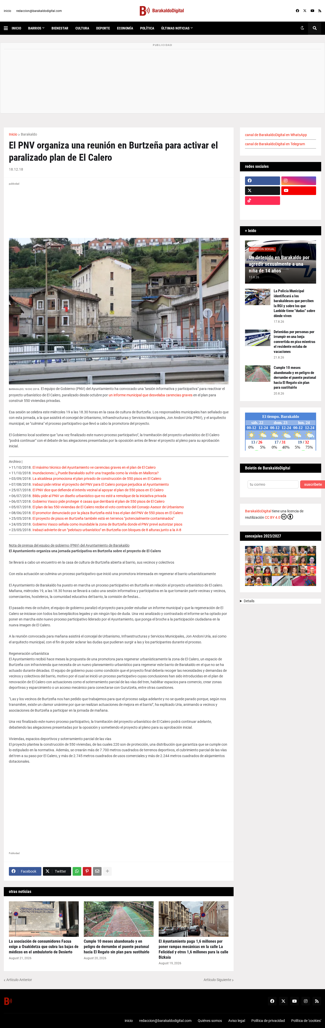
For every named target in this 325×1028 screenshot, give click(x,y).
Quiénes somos (210, 1021)
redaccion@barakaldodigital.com (39, 11)
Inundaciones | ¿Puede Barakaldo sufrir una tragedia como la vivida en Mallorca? (95, 473)
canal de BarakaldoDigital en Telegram (275, 144)
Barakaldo (29, 134)
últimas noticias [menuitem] (175, 28)
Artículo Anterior (19, 980)
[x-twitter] (304, 10)
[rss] (319, 10)
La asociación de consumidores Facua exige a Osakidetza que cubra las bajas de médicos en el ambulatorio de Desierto (43, 946)
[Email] (97, 871)
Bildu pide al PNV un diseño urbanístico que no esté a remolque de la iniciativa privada (99, 496)
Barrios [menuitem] (34, 28)
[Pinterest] (87, 871)
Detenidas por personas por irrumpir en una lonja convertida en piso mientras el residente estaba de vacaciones (294, 342)
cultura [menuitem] (82, 28)
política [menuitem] (147, 28)
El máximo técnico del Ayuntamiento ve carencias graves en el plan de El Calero (94, 467)
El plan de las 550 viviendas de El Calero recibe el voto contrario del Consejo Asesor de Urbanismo (108, 507)
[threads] (298, 210)
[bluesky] (298, 200)
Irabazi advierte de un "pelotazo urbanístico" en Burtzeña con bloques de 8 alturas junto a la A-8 (106, 530)
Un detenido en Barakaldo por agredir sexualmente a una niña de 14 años (279, 264)
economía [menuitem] (125, 28)
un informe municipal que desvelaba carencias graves (150, 395)
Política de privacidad (268, 1021)
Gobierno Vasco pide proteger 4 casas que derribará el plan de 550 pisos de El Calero (98, 501)
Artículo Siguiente (217, 980)
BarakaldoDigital (258, 511)
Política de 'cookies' (306, 1021)
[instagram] (298, 180)
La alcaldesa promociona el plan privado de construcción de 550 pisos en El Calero (96, 479)
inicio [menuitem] (16, 28)
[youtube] (312, 10)
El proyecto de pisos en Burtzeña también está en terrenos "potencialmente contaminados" (103, 518)
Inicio (13, 134)
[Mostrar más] (107, 871)
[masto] (262, 210)
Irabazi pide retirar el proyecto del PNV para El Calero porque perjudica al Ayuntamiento (100, 484)
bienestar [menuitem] (60, 28)
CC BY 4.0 (272, 517)
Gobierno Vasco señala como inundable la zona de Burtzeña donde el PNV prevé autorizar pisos (107, 524)
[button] (8, 28)
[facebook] (297, 10)
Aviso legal (236, 1021)
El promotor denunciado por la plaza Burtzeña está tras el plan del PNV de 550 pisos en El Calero (107, 513)
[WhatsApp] (77, 871)
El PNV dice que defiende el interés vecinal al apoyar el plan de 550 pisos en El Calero (98, 490)
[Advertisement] (119, 811)
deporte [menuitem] (103, 28)
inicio (7, 11)
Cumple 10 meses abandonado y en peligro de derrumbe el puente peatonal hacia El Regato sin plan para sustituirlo (116, 946)
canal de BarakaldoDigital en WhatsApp (276, 135)
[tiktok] (262, 200)
